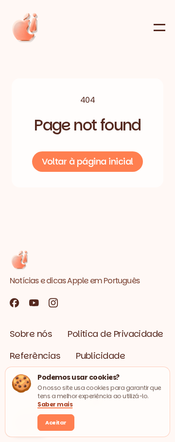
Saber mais (54, 404)
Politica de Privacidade (115, 334)
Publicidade (100, 356)
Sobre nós (31, 334)
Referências (35, 356)
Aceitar (56, 422)
